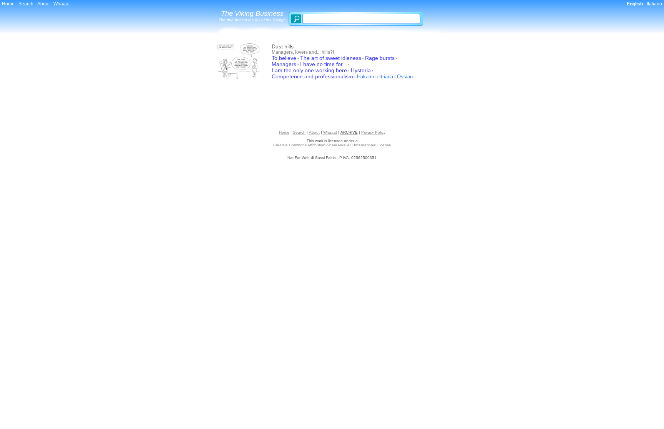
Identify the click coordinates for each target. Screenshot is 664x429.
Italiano (654, 4)
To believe (284, 58)
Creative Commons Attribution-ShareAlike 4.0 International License (332, 145)
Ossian (405, 77)
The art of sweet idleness (330, 58)
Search (25, 4)
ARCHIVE (349, 132)
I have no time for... (323, 64)
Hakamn (366, 77)
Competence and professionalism (312, 76)
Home (8, 4)
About (43, 4)
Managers (284, 64)
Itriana (386, 77)
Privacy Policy (373, 132)
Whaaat (61, 4)
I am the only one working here (309, 70)
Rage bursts (380, 58)
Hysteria (361, 70)
